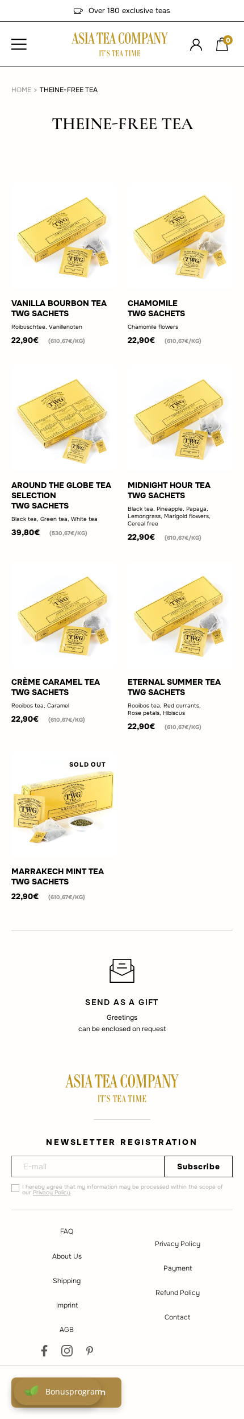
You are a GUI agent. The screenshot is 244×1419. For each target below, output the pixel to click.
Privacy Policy (51, 1192)
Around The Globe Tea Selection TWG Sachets (61, 495)
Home (21, 89)
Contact (177, 1317)
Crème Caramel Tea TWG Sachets (55, 687)
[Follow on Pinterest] (89, 1350)
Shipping (67, 1280)
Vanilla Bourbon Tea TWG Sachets (59, 308)
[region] (122, 995)
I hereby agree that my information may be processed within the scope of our (122, 1189)
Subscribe (198, 1166)
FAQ (66, 1231)
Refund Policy (177, 1292)
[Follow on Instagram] (67, 1350)
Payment (177, 1268)
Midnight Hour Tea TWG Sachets (169, 490)
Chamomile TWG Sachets (156, 308)
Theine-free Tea (69, 89)
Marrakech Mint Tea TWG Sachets (57, 876)
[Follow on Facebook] (44, 1350)
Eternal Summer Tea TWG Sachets (174, 687)
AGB (67, 1329)
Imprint (67, 1305)
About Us (67, 1256)
